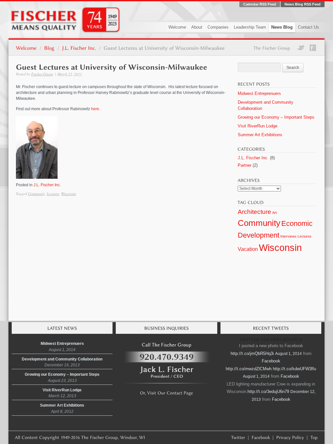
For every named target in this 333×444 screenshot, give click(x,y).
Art (274, 213)
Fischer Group (42, 74)
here (95, 109)
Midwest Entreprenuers (259, 93)
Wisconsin (68, 193)
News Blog (282, 27)
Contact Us (308, 27)
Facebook (271, 361)
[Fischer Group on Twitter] (238, 437)
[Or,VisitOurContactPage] (166, 392)
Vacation (248, 249)
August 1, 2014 (288, 353)
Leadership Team (250, 27)
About (196, 27)
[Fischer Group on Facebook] (261, 437)
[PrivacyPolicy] (290, 437)
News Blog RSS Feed (303, 4)
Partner (244, 165)
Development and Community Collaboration (62, 359)
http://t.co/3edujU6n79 (268, 391)
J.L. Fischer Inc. (47, 185)
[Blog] (49, 47)
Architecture (254, 211)
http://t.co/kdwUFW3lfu (294, 368)
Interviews (288, 236)
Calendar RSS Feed (259, 4)
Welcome (177, 27)
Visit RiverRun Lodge (257, 126)
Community (36, 193)
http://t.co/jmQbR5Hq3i (252, 353)
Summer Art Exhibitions (260, 134)
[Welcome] (26, 47)
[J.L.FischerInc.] (79, 47)
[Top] (314, 437)
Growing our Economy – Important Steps (276, 117)
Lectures (53, 193)
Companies (218, 27)
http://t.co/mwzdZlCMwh (249, 368)
